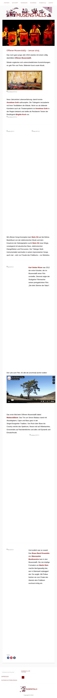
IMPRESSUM (5, 676)
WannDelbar (24, 2)
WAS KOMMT (15, 2)
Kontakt (51, 2)
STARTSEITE (6, 2)
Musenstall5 (42, 2)
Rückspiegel (33, 2)
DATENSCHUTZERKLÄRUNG (9, 680)
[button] (8, 658)
